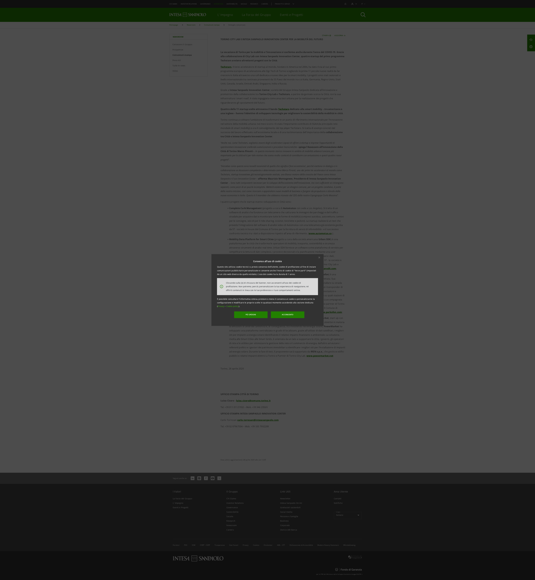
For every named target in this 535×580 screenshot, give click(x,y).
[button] (319, 257)
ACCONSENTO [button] (287, 314)
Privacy (221, 306)
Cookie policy (232, 306)
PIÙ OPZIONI (251, 314)
